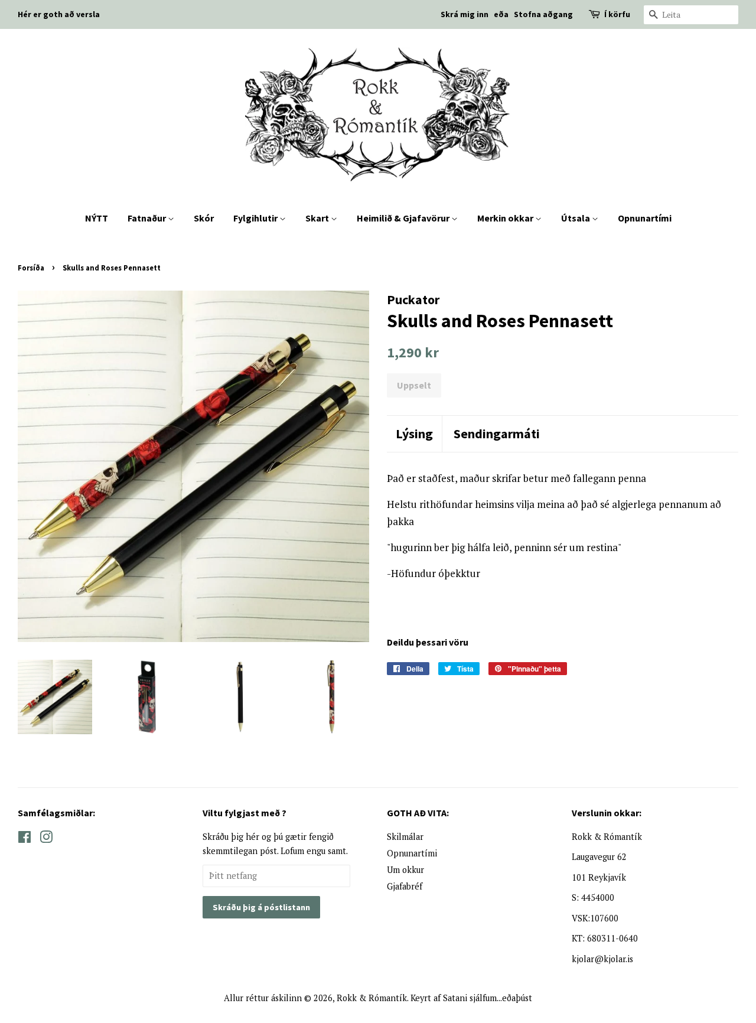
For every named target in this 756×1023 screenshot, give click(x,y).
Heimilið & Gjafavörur (404, 218)
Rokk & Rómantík (372, 998)
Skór (204, 218)
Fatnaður (148, 218)
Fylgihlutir (256, 218)
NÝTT (96, 218)
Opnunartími (645, 218)
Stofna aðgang (543, 14)
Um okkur (405, 869)
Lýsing (414, 433)
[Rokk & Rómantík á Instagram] (46, 839)
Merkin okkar (506, 218)
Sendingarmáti (497, 433)
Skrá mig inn (464, 14)
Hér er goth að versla (59, 14)
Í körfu (617, 14)
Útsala (576, 218)
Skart (318, 218)
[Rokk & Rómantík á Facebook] (24, 839)
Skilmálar (405, 836)
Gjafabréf (404, 886)
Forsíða (31, 267)
